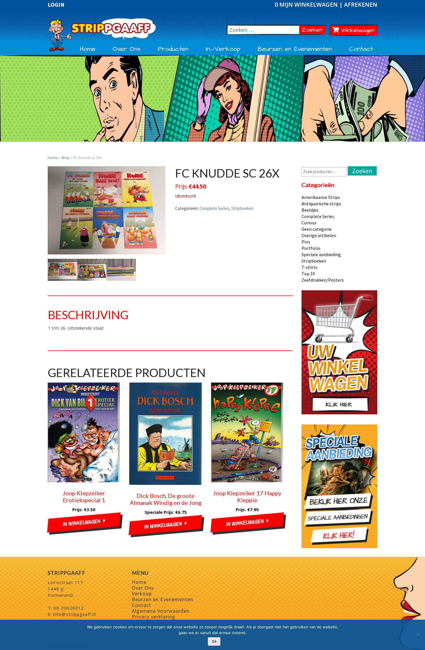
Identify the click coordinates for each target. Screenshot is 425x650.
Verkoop (142, 593)
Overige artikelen (319, 235)
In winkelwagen (81, 522)
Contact (361, 49)
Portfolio (311, 248)
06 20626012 (68, 608)
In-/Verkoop (223, 49)
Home (87, 49)
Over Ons (127, 49)
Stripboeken (242, 208)
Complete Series (214, 208)
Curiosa (309, 223)
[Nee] (418, 635)
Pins (306, 242)
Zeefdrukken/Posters (323, 280)
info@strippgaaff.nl (74, 614)
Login (56, 4)
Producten (173, 49)
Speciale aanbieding (321, 254)
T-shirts (309, 267)
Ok (214, 641)
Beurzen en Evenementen (295, 49)
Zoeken (313, 29)
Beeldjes (310, 210)
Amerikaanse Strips (321, 197)
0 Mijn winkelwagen (307, 4)
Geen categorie (317, 229)
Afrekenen (360, 4)
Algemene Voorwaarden (160, 610)
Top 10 (308, 273)
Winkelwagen (356, 30)
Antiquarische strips (321, 203)
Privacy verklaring (153, 616)
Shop (65, 157)
